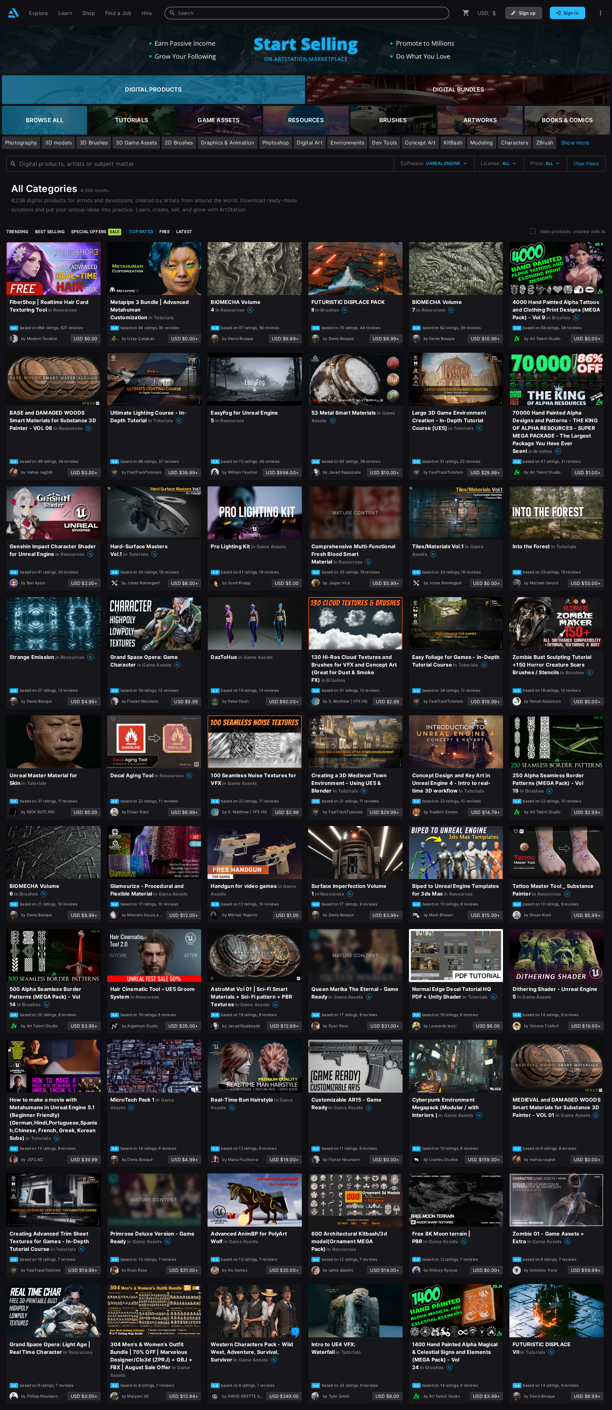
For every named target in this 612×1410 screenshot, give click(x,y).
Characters (514, 142)
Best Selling (50, 231)
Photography (21, 142)
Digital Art (309, 142)
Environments (347, 142)
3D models (58, 142)
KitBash (453, 142)
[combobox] (306, 13)
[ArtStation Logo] (13, 13)
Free (164, 231)
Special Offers (95, 231)
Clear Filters (586, 163)
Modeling (481, 142)
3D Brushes (94, 142)
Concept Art (420, 142)
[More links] (600, 12)
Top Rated (141, 231)
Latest (184, 231)
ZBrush (544, 142)
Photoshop (275, 142)
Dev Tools (384, 142)
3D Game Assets (136, 142)
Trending (17, 231)
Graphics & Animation (227, 142)
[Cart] (466, 12)
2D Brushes (179, 142)
